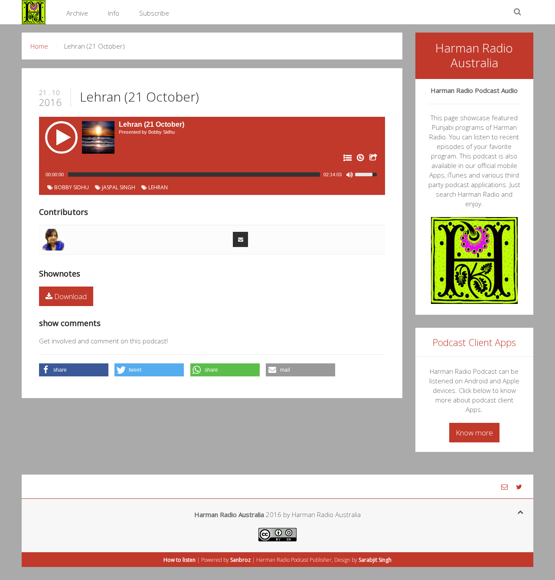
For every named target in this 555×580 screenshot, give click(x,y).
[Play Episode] (61, 137)
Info (113, 13)
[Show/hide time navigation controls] (359, 159)
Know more (474, 433)
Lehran (157, 187)
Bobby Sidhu (71, 187)
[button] (73, 369)
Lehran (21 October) (139, 96)
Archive (77, 13)
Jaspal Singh (118, 187)
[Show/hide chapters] (346, 159)
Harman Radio (273, 560)
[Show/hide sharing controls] (372, 159)
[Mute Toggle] (349, 174)
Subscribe (154, 13)
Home (39, 46)
